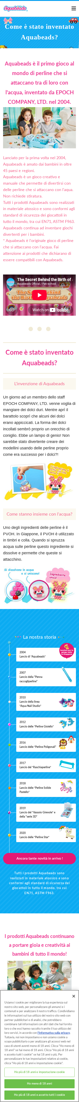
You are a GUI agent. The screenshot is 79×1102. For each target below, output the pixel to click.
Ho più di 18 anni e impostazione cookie (39, 1072)
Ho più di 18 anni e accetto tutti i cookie (39, 1095)
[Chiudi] (74, 996)
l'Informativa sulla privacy (54, 1033)
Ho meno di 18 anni (39, 1083)
